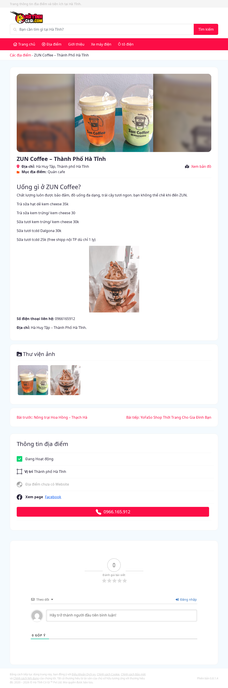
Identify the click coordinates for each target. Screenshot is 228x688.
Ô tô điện (126, 44)
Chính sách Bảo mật (133, 674)
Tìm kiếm (206, 29)
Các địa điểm (20, 55)
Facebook (53, 496)
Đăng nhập (188, 599)
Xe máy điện (101, 44)
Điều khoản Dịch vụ (84, 674)
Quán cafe (56, 171)
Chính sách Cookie (108, 674)
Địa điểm (54, 44)
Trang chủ (26, 44)
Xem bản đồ (201, 166)
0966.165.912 (117, 512)
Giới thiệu (76, 44)
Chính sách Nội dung (26, 678)
